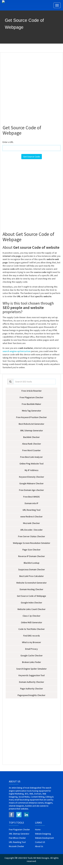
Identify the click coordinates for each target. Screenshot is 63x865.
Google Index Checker (31, 602)
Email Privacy (31, 648)
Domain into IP (31, 503)
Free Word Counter (31, 450)
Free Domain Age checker (31, 490)
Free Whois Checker (17, 838)
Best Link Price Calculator (31, 576)
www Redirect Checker (31, 516)
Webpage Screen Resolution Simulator (31, 543)
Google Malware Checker (31, 483)
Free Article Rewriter (31, 390)
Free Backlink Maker (31, 404)
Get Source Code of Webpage (31, 595)
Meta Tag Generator (31, 410)
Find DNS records (31, 635)
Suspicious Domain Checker (31, 569)
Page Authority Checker (31, 688)
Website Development (44, 838)
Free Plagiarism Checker (31, 397)
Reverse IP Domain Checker (31, 556)
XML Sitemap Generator (31, 430)
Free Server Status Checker (31, 536)
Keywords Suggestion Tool (32, 675)
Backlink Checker (31, 437)
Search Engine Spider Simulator (31, 668)
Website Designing (43, 833)
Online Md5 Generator (31, 622)
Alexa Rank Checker (31, 443)
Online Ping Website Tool (31, 463)
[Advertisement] (31, 87)
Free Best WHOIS (31, 496)
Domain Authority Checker (31, 682)
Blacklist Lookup (31, 562)
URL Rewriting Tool (31, 509)
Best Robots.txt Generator (31, 423)
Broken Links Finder (31, 662)
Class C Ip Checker (31, 615)
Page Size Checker (31, 549)
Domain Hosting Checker (31, 589)
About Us (39, 846)
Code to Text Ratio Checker (31, 629)
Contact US (40, 842)
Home (37, 829)
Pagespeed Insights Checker (31, 695)
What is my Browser (31, 642)
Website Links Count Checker (31, 609)
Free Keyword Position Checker (31, 417)
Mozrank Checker (31, 523)
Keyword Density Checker (31, 476)
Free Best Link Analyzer (31, 457)
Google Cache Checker (32, 655)
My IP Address (31, 470)
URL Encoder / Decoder (31, 529)
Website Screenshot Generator (31, 582)
